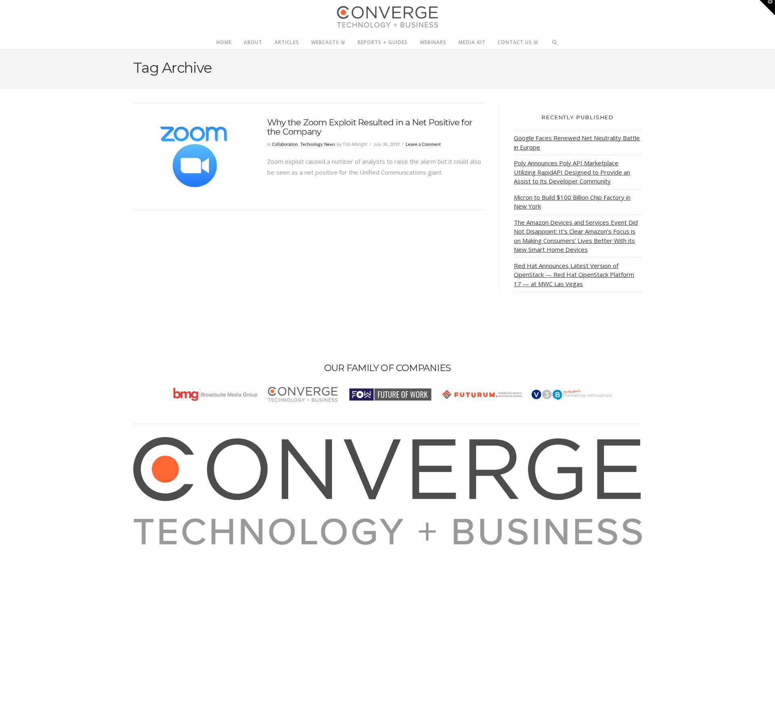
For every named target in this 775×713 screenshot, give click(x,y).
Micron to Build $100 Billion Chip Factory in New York (572, 202)
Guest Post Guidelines (174, 594)
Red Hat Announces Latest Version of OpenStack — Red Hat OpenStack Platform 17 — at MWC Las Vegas (574, 275)
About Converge (166, 550)
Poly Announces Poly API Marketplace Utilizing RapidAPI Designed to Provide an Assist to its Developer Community (572, 172)
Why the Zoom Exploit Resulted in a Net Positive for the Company (369, 127)
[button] (767, 7)
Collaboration (285, 144)
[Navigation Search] (555, 40)
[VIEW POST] (193, 157)
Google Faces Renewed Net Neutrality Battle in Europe (577, 142)
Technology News (317, 144)
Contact (154, 605)
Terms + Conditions (170, 572)
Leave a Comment (423, 144)
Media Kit (156, 561)
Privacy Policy (162, 583)
